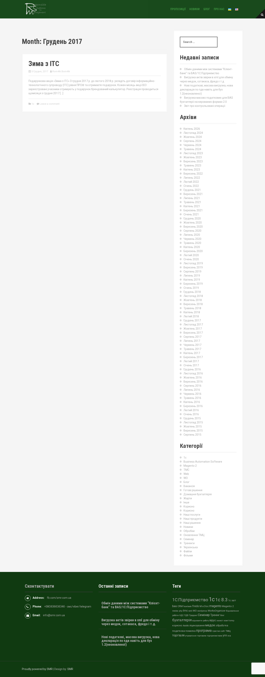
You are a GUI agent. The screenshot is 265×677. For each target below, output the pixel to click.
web (190, 611)
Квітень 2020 (192, 247)
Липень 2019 (192, 275)
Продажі (193, 615)
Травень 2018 (192, 308)
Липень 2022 (192, 177)
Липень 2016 (192, 389)
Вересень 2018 (193, 304)
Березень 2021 (193, 210)
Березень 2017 (193, 357)
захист (220, 620)
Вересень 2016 (193, 381)
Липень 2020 (192, 234)
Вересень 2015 (193, 430)
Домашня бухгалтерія (198, 494)
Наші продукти (193, 518)
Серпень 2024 (192, 141)
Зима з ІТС (44, 64)
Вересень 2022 (193, 173)
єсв (229, 635)
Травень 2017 (192, 349)
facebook (187, 606)
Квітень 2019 (192, 279)
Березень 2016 (193, 406)
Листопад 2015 (193, 422)
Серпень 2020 (192, 230)
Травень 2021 (192, 202)
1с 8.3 (221, 599)
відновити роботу (200, 620)
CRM (180, 606)
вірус (213, 620)
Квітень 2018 (192, 312)
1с (212, 599)
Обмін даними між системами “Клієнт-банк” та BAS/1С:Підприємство (130, 605)
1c (32, 103)
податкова (178, 630)
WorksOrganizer (216, 610)
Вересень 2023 (193, 161)
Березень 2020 (193, 251)
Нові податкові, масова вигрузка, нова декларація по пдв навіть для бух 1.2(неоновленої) (206, 89)
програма (204, 630)
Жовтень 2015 (193, 426)
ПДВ (186, 615)
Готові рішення (193, 490)
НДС (181, 615)
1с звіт (232, 600)
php (180, 611)
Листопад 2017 (193, 324)
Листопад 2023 (193, 153)
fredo (195, 606)
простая (216, 631)
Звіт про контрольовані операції (204, 105)
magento (215, 606)
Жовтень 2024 (193, 136)
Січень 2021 (191, 214)
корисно (177, 625)
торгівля (178, 635)
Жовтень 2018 (193, 300)
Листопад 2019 (193, 263)
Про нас (219, 9)
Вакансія (189, 486)
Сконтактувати (39, 586)
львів (186, 625)
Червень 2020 (192, 238)
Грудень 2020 (192, 218)
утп (225, 635)
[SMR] (35, 8)
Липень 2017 (192, 340)
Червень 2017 (192, 344)
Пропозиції (177, 9)
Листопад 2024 (193, 132)
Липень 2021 (192, 198)
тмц (228, 630)
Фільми (188, 555)
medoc (175, 611)
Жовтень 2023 (193, 157)
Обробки (189, 531)
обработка (222, 625)
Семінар (189, 539)
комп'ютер (229, 620)
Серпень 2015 (192, 434)
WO (186, 477)
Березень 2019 (193, 283)
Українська (191, 547)
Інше (186, 502)
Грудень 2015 (192, 418)
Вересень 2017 (193, 332)
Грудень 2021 (192, 189)
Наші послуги (192, 514)
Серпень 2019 (192, 271)
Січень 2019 (191, 287)
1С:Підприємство (190, 599)
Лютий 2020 (191, 255)
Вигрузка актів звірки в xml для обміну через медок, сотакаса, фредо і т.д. (130, 622)
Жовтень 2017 (193, 328)
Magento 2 (190, 465)
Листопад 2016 (193, 373)
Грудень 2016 (192, 369)
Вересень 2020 (193, 226)
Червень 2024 (192, 145)
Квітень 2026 (192, 128)
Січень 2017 (191, 365)
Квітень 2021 (192, 206)
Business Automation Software (203, 461)
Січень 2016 (191, 414)
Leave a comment (50, 103)
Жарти (188, 498)
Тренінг (215, 615)
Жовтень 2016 (193, 377)
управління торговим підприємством (203, 635)
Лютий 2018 (191, 316)
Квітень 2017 (192, 353)
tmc (185, 610)
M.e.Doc (204, 606)
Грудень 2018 (192, 291)
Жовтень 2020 (193, 222)
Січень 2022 (191, 185)
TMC (186, 469)
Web (186, 473)
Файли (188, 551)
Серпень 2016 (192, 385)
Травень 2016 (192, 397)
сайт (223, 631)
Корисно (189, 506)
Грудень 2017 (192, 320)
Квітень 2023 (192, 169)
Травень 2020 (192, 243)
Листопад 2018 (193, 296)
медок (210, 625)
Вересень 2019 (193, 267)
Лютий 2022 (191, 181)
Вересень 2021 (193, 194)
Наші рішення (192, 522)
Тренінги (189, 543)
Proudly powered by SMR (37, 669)
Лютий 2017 (191, 361)
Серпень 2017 (192, 336)
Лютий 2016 (191, 410)
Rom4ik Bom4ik (61, 71)
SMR (70, 669)
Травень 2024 (192, 149)
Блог (207, 9)
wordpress (202, 611)
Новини (194, 9)
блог (222, 615)
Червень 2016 (192, 393)
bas (174, 606)
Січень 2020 (191, 259)
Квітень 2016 (192, 402)
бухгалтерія (182, 620)
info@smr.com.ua (54, 615)
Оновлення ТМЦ (194, 535)
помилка (190, 630)
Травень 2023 (192, 165)
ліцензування (197, 625)
